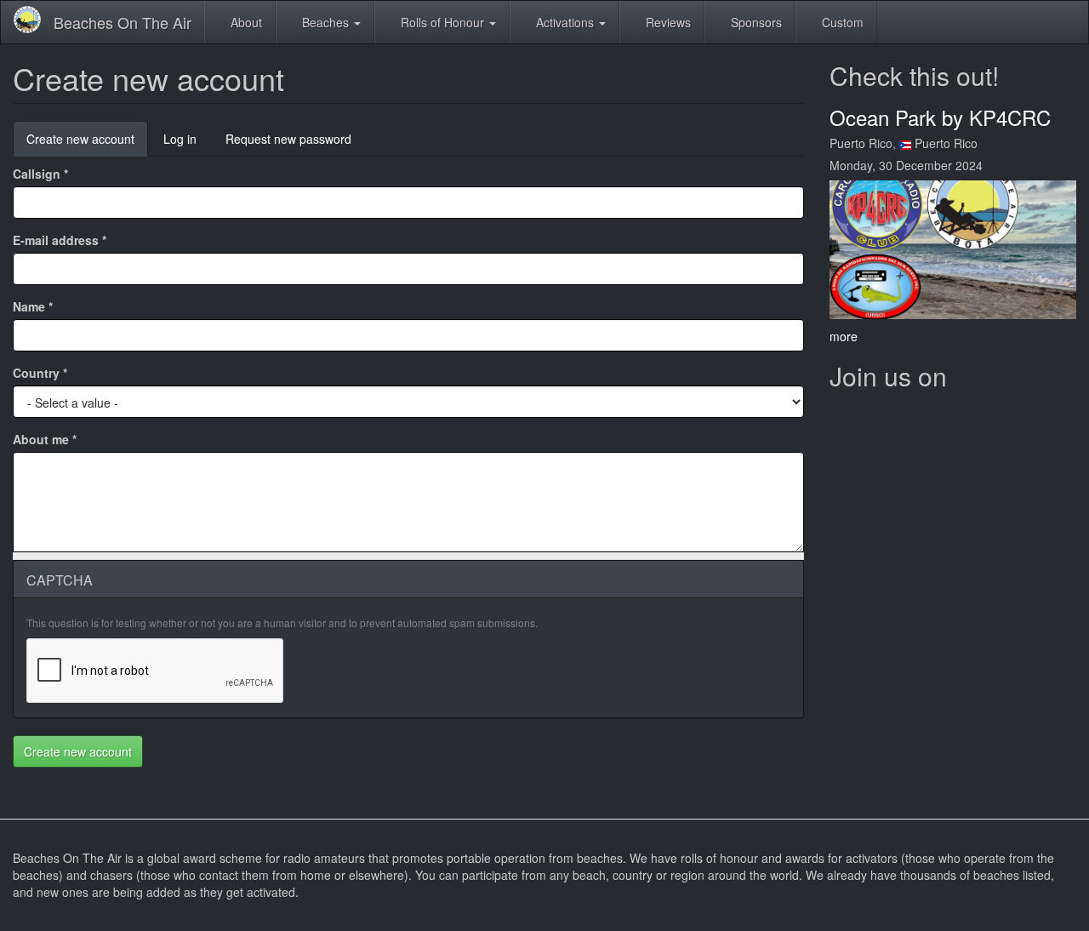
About (244, 22)
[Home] (34, 19)
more (844, 336)
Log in (180, 138)
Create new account (87, 143)
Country (40, 372)
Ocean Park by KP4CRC (940, 117)
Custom (841, 22)
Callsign (40, 173)
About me (45, 439)
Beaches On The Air (122, 22)
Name (33, 306)
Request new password (288, 138)
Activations (565, 22)
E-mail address (59, 239)
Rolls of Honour (442, 22)
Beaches (325, 22)
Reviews (666, 22)
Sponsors (754, 22)
